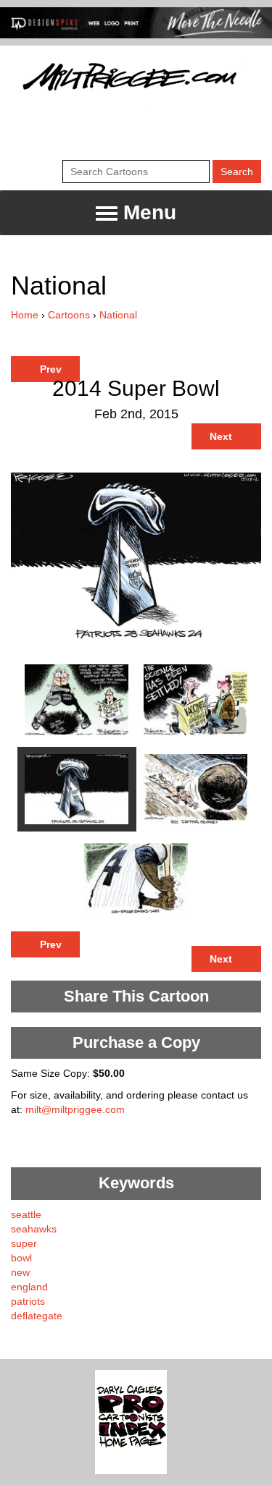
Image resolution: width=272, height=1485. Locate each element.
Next (222, 436)
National (118, 315)
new (20, 1272)
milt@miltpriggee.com (75, 1109)
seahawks (34, 1229)
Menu (147, 212)
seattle (26, 1214)
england (29, 1286)
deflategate (36, 1315)
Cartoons (69, 315)
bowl (21, 1258)
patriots (28, 1301)
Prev (49, 369)
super (24, 1243)
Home (24, 315)
